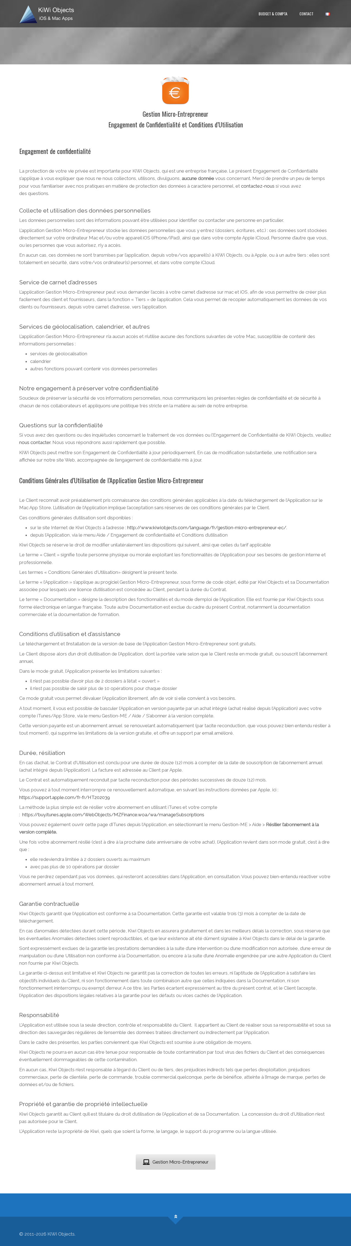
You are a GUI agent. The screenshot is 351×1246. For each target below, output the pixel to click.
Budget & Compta (273, 13)
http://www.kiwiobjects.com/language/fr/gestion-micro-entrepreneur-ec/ (206, 527)
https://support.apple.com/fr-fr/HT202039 (64, 797)
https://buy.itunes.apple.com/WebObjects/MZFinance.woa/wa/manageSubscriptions (113, 814)
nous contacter (34, 442)
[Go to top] (175, 1217)
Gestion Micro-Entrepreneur (180, 1162)
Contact (306, 13)
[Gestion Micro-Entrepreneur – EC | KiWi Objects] (46, 13)
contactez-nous (257, 186)
